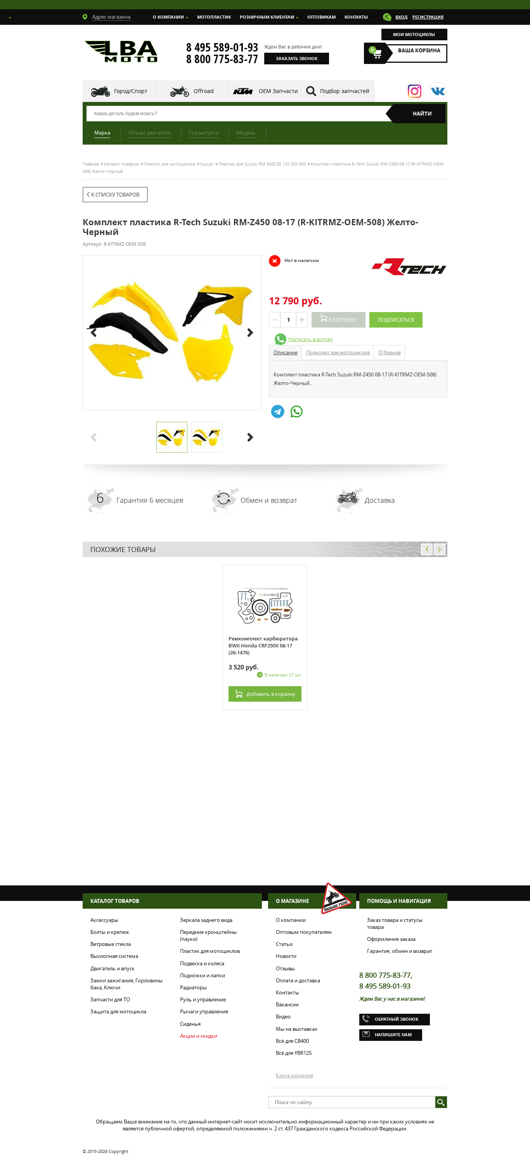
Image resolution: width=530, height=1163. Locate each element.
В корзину (342, 319)
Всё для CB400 (292, 1040)
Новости (286, 955)
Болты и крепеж (109, 931)
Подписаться (396, 319)
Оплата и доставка (298, 980)
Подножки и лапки (202, 975)
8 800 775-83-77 (222, 59)
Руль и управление (203, 999)
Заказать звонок (296, 58)
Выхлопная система (114, 955)
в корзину (270, 693)
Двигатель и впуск (112, 968)
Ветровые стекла (110, 943)
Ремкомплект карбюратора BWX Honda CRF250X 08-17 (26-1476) (263, 645)
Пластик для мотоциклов (210, 950)
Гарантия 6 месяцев (149, 500)
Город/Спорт (130, 91)
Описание (286, 352)
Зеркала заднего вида (206, 919)
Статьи (284, 943)
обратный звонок (396, 1019)
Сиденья (190, 1023)
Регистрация (427, 17)
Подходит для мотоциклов (338, 352)
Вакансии (287, 1004)
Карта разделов (294, 1075)
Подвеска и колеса (202, 963)
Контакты (356, 17)
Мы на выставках (296, 1028)
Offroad (204, 91)
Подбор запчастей (344, 91)
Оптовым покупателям (304, 931)
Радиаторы (193, 987)
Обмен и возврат (269, 500)
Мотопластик (214, 17)
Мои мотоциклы (414, 34)
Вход (401, 17)
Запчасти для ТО (110, 999)
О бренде (389, 352)
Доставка (380, 500)
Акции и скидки (198, 1035)
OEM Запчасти (278, 91)
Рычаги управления (204, 1011)
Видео (283, 1016)
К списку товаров (115, 194)
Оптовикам (321, 17)
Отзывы (285, 968)
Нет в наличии (293, 260)
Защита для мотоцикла (118, 1011)
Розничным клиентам (267, 17)
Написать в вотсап (310, 339)
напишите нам (393, 1034)
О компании (168, 17)
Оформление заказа (391, 938)
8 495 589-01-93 (222, 47)
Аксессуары (104, 919)
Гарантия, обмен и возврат (399, 950)
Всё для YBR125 (294, 1052)
